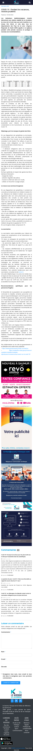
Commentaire (6, 632)
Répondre (4, 575)
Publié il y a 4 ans (6, 559)
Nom (3, 652)
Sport (16, 728)
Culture (16, 727)
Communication (17, 730)
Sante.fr (21, 272)
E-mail (3, 659)
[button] (12, 700)
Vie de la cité (5, 6)
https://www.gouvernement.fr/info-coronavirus (15, 348)
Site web (4, 667)
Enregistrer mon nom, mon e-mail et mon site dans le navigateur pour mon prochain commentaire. (17, 676)
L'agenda (6, 733)
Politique (16, 725)
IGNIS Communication (18, 748)
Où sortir (6, 735)
